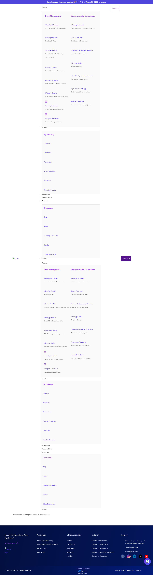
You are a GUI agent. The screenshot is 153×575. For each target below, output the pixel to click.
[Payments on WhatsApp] (72, 84)
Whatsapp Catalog (76, 63)
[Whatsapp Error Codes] (45, 231)
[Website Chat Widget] (46, 76)
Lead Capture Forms (51, 106)
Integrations (46, 445)
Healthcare (47, 180)
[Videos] (45, 222)
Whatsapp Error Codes (51, 236)
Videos (46, 226)
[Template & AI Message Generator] (72, 46)
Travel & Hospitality (50, 171)
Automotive (48, 162)
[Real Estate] (45, 148)
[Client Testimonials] (45, 250)
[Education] (45, 139)
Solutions (45, 379)
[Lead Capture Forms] (46, 101)
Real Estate (47, 153)
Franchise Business (50, 190)
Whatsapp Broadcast (77, 25)
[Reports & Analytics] (72, 97)
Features (44, 263)
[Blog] (45, 213)
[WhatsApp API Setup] (46, 21)
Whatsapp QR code (51, 67)
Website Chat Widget (51, 80)
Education (47, 143)
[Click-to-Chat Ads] (46, 46)
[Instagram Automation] (46, 114)
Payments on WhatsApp (78, 89)
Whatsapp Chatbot (51, 93)
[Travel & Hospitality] (45, 167)
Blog (45, 217)
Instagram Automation (52, 118)
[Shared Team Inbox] (72, 33)
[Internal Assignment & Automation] (72, 72)
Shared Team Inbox (77, 38)
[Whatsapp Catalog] (72, 59)
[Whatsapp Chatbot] (46, 89)
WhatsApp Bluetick (51, 38)
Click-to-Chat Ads (51, 50)
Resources (45, 452)
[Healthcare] (45, 176)
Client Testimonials (50, 254)
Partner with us (47, 449)
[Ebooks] (45, 241)
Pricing (44, 509)
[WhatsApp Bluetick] (46, 33)
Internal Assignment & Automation (82, 76)
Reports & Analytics (77, 101)
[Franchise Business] (45, 186)
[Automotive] (45, 158)
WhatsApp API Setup (52, 25)
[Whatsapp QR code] (46, 62)
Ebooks (46, 245)
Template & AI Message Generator (82, 50)
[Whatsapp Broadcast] (72, 21)
